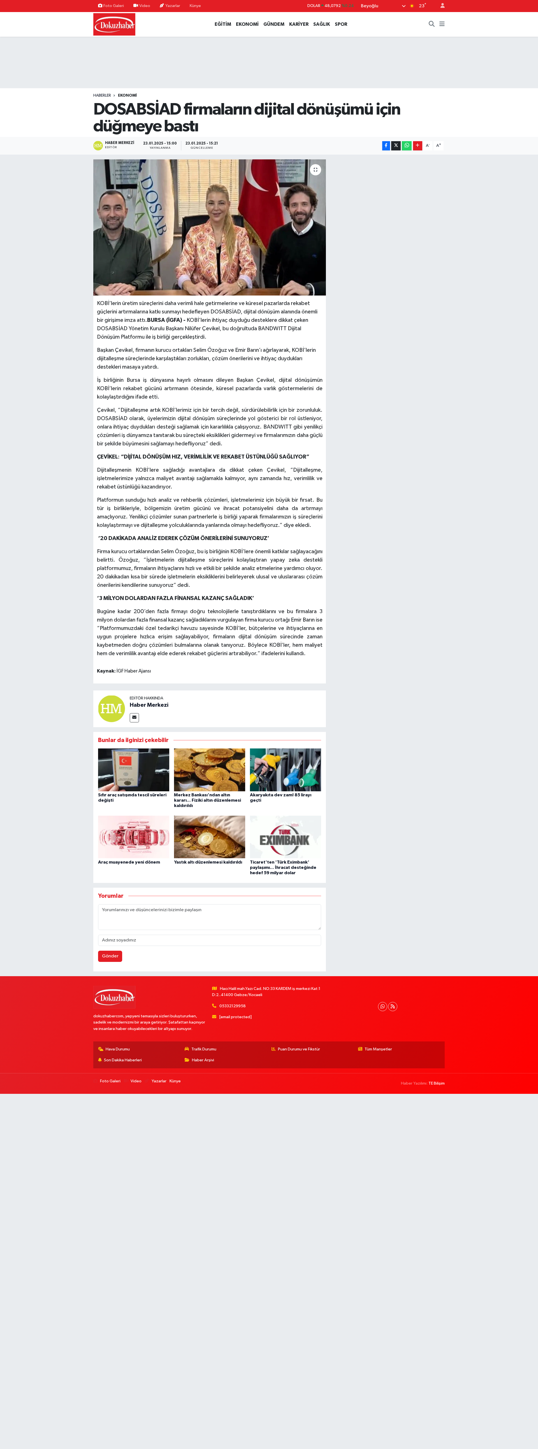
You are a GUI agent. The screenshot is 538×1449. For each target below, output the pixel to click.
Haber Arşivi (203, 1060)
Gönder (110, 956)
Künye (195, 6)
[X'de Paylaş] (396, 145)
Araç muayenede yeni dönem (129, 862)
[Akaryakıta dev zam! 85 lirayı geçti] (285, 769)
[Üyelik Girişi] (440, 6)
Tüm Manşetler (378, 1049)
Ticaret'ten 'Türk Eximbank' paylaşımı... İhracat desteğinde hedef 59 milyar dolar (283, 867)
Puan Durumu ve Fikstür (299, 1049)
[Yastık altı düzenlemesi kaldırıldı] (209, 836)
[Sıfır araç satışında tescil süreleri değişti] (133, 769)
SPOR (341, 24)
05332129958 (232, 1006)
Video (144, 6)
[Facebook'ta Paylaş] (386, 145)
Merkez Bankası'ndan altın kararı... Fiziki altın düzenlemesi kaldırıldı (207, 800)
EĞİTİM (223, 24)
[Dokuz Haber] (114, 24)
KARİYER (299, 24)
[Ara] (431, 24)
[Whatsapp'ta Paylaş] (407, 145)
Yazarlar (172, 6)
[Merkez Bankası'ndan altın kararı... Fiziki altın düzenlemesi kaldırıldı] (209, 769)
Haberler (102, 95)
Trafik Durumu (203, 1049)
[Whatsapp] (382, 1006)
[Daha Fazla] (417, 145)
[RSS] (392, 1006)
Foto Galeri (113, 6)
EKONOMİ (247, 24)
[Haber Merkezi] (111, 708)
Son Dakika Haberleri (123, 1060)
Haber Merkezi (149, 705)
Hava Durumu (118, 1049)
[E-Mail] (134, 717)
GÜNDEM (273, 24)
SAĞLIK (321, 24)
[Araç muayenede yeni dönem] (133, 836)
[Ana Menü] (442, 24)
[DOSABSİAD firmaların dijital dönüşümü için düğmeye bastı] (209, 227)
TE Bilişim (436, 1083)
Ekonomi (127, 95)
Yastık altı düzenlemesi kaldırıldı (208, 862)
